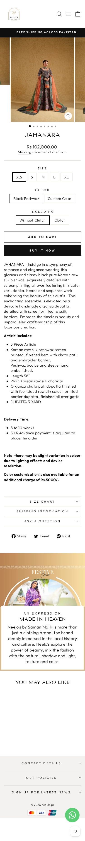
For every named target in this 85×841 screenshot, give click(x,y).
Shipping (24, 152)
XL (66, 177)
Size (42, 168)
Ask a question (42, 521)
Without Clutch (32, 220)
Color (42, 190)
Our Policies (41, 777)
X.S (19, 177)
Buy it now (42, 250)
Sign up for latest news (41, 792)
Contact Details (41, 763)
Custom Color (60, 198)
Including (42, 211)
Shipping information (42, 511)
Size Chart (42, 501)
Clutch (60, 220)
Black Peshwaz (26, 198)
